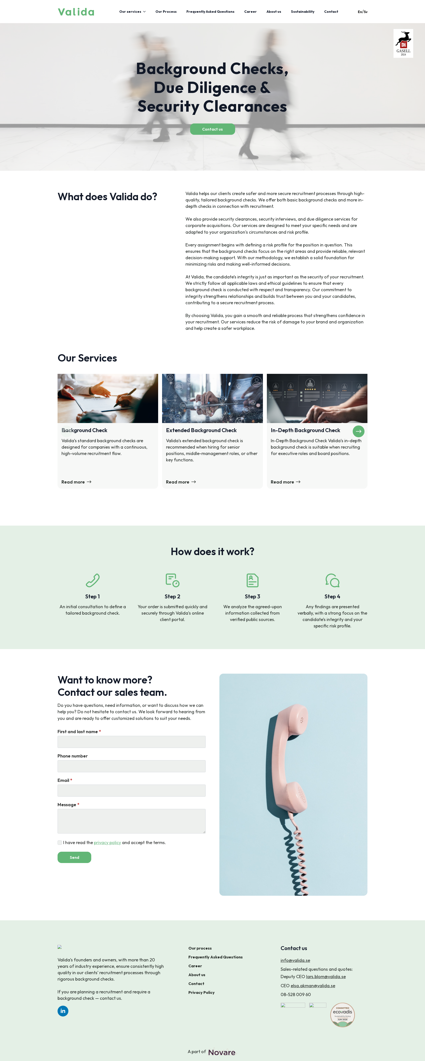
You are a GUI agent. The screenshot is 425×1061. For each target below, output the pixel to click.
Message (68, 805)
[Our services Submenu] (146, 11)
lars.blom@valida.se (326, 976)
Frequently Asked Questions (210, 11)
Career (250, 11)
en (360, 12)
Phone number (73, 756)
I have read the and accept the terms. (114, 842)
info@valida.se (295, 960)
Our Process (166, 11)
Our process (200, 948)
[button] (358, 431)
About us (274, 11)
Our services (130, 11)
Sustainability (302, 11)
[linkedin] (63, 1011)
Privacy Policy (201, 992)
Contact (331, 11)
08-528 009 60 (296, 994)
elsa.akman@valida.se (313, 985)
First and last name (79, 731)
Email (65, 780)
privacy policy (107, 842)
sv (365, 12)
